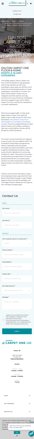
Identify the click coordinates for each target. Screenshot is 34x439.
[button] (17, 243)
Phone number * (7, 250)
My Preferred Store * (8, 286)
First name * (6, 208)
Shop (6, 395)
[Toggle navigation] (2, 3)
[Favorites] (27, 4)
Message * (5, 297)
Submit (17, 331)
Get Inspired (9, 403)
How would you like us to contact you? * (14, 238)
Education (8, 411)
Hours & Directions (17, 359)
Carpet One (5, 21)
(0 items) (30, 3)
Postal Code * (6, 274)
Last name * (6, 220)
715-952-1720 (17, 14)
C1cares (20, 21)
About (14, 21)
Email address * (7, 262)
